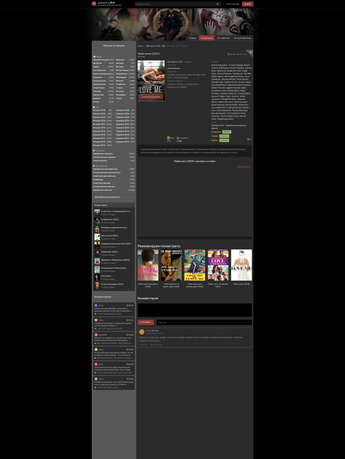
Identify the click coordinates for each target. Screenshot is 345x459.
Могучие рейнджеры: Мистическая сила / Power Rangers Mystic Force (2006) (115, 343)
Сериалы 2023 (122, 117)
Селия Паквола (237, 68)
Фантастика (98, 95)
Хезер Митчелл (234, 70)
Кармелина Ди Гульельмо (239, 85)
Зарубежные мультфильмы (105, 169)
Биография (121, 95)
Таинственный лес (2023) (109, 314)
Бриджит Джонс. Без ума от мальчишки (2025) (115, 358)
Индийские (98, 179)
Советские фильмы (102, 183)
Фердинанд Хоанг (226, 119)
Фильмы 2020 (99, 127)
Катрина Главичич (228, 93)
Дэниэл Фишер (228, 79)
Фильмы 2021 (99, 124)
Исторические (122, 70)
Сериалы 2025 (122, 110)
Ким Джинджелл (218, 113)
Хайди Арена (217, 76)
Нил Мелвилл (233, 113)
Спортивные (99, 87)
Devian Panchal (218, 87)
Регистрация (232, 4)
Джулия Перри (218, 96)
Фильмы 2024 (99, 113)
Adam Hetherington (230, 90)
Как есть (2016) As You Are (109, 328)
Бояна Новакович (219, 65)
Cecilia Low (238, 73)
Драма (96, 66)
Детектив (97, 63)
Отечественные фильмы (104, 186)
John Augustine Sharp (234, 76)
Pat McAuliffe (231, 104)
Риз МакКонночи (219, 85)
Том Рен (247, 73)
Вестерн (120, 66)
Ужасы (119, 98)
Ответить (142, 345)
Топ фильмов (207, 38)
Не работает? (244, 167)
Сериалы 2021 (122, 124)
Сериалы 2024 (122, 113)
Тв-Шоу (119, 87)
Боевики (97, 98)
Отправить (145, 322)
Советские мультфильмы (104, 176)
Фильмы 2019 (99, 131)
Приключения (99, 84)
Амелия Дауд (245, 82)
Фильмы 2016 (99, 141)
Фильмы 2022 (99, 120)
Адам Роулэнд (217, 104)
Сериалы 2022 (122, 120)
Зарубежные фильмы (102, 190)
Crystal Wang (244, 93)
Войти (248, 4)
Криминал (97, 77)
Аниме (96, 102)
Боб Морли (224, 68)
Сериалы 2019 (122, 131)
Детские (120, 63)
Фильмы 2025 (99, 110)
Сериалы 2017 (122, 138)
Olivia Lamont (242, 79)
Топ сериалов (223, 38)
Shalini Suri (243, 104)
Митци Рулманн (224, 73)
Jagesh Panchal (233, 87)
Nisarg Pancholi (234, 107)
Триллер (97, 91)
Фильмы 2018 (99, 134)
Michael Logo (217, 82)
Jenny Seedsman (224, 110)
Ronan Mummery (239, 110)
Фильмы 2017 (99, 138)
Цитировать (158, 345)
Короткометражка (101, 73)
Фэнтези (120, 91)
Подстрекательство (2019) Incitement (115, 373)
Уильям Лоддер (236, 65)
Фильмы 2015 (99, 145)
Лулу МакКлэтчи (219, 107)
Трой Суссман (240, 102)
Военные (120, 59)
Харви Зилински (225, 102)
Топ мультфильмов (242, 38)
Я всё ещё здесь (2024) (108, 387)
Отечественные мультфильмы (106, 172)
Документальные (101, 59)
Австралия (172, 61)
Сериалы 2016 (122, 141)
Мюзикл (119, 80)
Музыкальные (99, 80)
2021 (180, 61)
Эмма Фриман (173, 68)
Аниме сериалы (100, 160)
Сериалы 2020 (122, 127)
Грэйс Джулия (232, 96)
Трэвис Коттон (231, 82)
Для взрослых (99, 70)
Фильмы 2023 (99, 117)
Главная (192, 38)
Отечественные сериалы (104, 157)
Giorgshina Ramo (229, 99)
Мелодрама (121, 77)
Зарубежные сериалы (103, 153)
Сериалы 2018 (122, 134)
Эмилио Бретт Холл (230, 116)
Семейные (121, 84)
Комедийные (121, 73)
